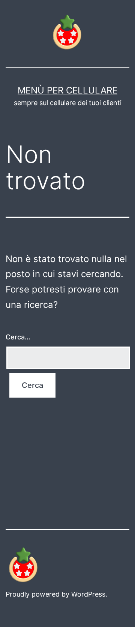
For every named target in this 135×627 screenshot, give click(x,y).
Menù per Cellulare (67, 90)
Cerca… (18, 337)
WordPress (88, 594)
